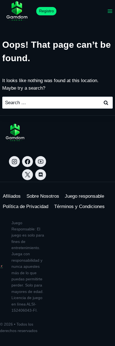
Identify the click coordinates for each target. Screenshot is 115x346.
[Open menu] (110, 11)
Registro (46, 11)
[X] (27, 174)
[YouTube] (40, 161)
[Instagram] (14, 161)
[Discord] (40, 174)
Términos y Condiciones (79, 206)
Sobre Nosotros (43, 196)
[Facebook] (27, 161)
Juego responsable (84, 196)
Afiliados (12, 196)
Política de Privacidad (25, 206)
